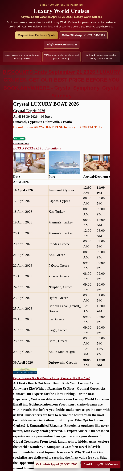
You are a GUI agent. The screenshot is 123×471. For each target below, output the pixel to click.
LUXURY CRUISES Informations (37, 148)
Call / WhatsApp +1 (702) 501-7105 (56, 464)
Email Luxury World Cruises (101, 464)
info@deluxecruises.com (61, 44)
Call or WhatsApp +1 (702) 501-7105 (83, 35)
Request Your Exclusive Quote (36, 35)
